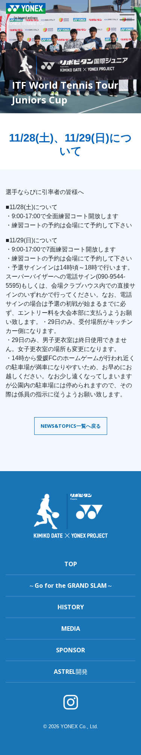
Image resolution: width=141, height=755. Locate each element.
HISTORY (71, 607)
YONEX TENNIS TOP (26, 24)
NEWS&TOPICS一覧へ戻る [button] (71, 425)
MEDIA (70, 628)
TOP (70, 564)
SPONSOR (70, 650)
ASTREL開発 (71, 671)
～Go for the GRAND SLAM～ (71, 585)
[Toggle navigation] (127, 15)
